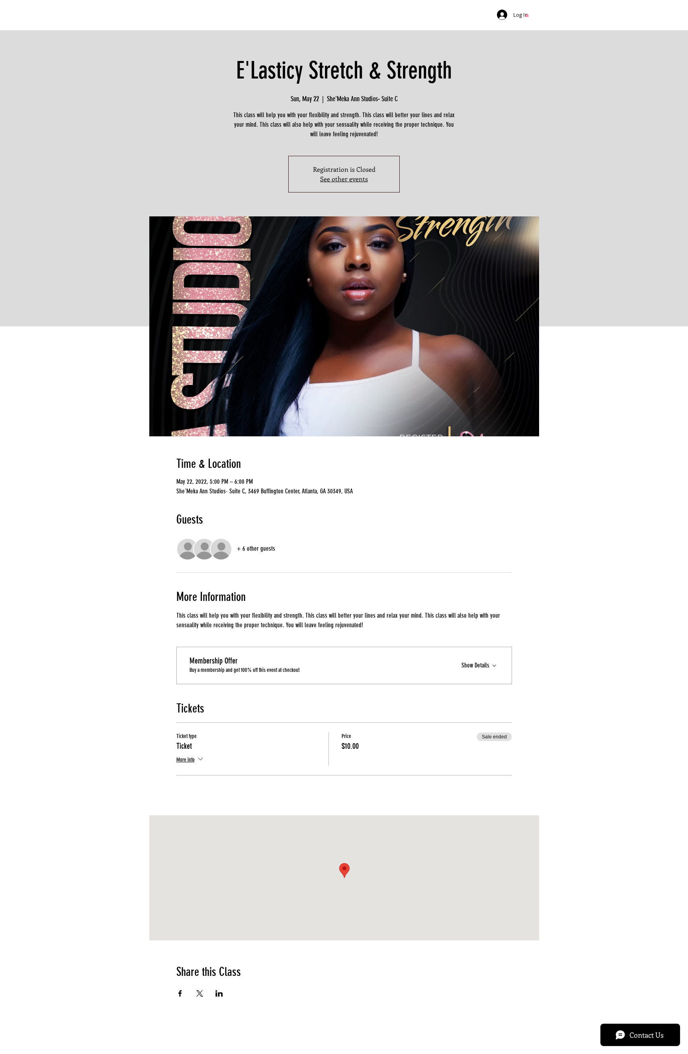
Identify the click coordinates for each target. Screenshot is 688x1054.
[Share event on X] (199, 993)
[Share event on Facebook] (180, 993)
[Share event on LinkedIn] (219, 993)
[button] (527, 15)
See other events (344, 179)
